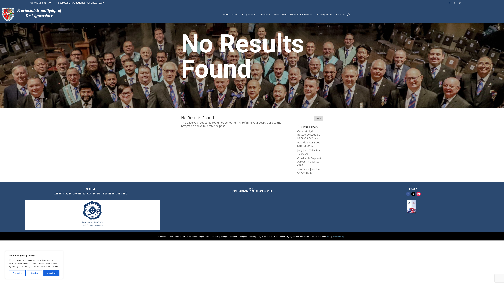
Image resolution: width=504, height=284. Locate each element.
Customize (17, 273)
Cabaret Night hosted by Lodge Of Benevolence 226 (309, 135)
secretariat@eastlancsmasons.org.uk (81, 2)
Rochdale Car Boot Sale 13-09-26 (308, 144)
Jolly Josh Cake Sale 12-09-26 (309, 152)
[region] (34, 265)
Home (226, 14)
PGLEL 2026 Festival (299, 14)
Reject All (34, 273)
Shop (284, 14)
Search (318, 118)
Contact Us (340, 14)
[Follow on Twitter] (413, 194)
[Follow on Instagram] (460, 3)
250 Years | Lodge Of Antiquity (308, 171)
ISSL (328, 236)
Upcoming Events (323, 14)
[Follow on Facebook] (449, 3)
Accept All (51, 273)
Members (263, 14)
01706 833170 (42, 2)
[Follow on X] (454, 3)
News (276, 14)
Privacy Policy (338, 236)
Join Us (249, 14)
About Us (236, 14)
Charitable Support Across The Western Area (309, 161)
